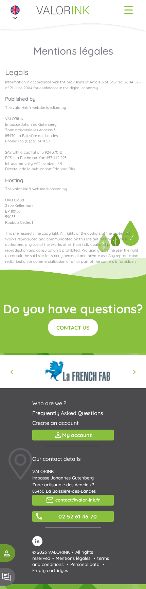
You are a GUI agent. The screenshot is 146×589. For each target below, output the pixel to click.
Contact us (73, 327)
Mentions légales (73, 558)
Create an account (55, 422)
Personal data (84, 564)
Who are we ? (49, 403)
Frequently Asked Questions (67, 413)
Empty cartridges (50, 570)
